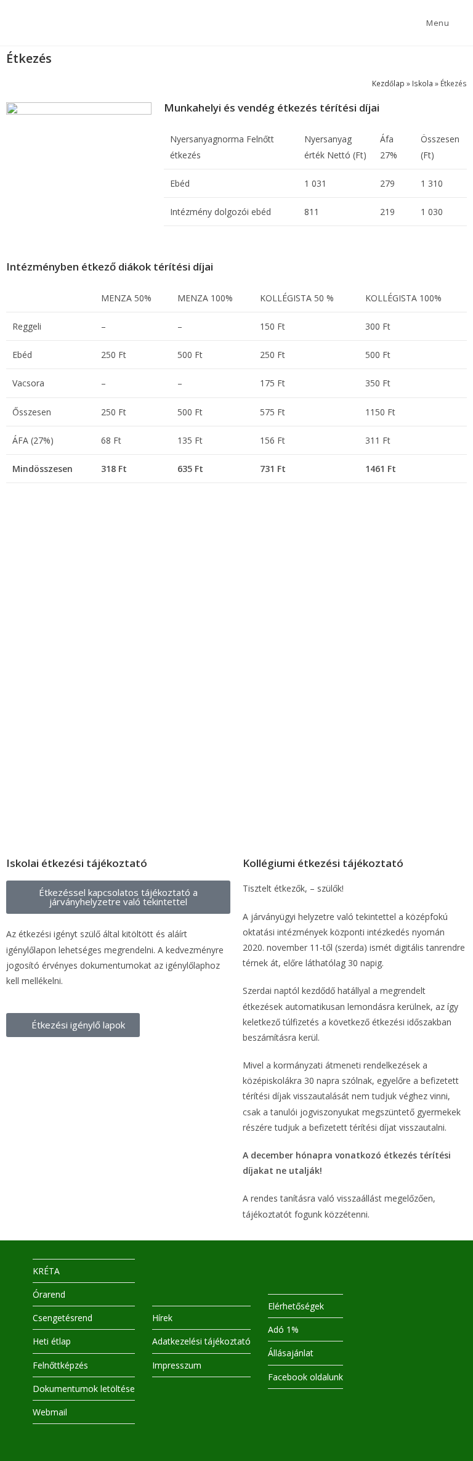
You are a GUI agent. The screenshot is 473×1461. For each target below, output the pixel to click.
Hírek (162, 1318)
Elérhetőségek (296, 1306)
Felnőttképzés (60, 1365)
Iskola (422, 83)
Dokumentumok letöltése (84, 1388)
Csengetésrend (62, 1318)
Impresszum (176, 1365)
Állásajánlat (290, 1353)
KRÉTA (46, 1271)
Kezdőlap (388, 83)
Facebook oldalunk (305, 1377)
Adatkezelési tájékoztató (201, 1341)
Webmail (50, 1412)
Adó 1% (283, 1329)
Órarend (49, 1294)
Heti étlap (52, 1341)
